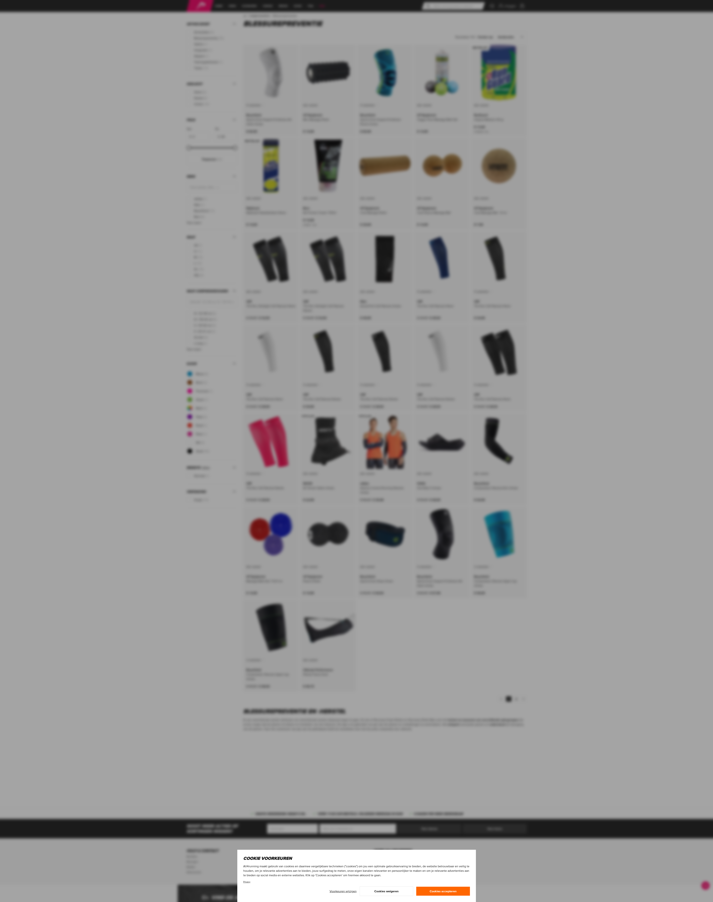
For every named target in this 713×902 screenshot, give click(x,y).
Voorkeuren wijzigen (343, 891)
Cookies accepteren (443, 891)
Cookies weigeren (386, 891)
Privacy (246, 882)
